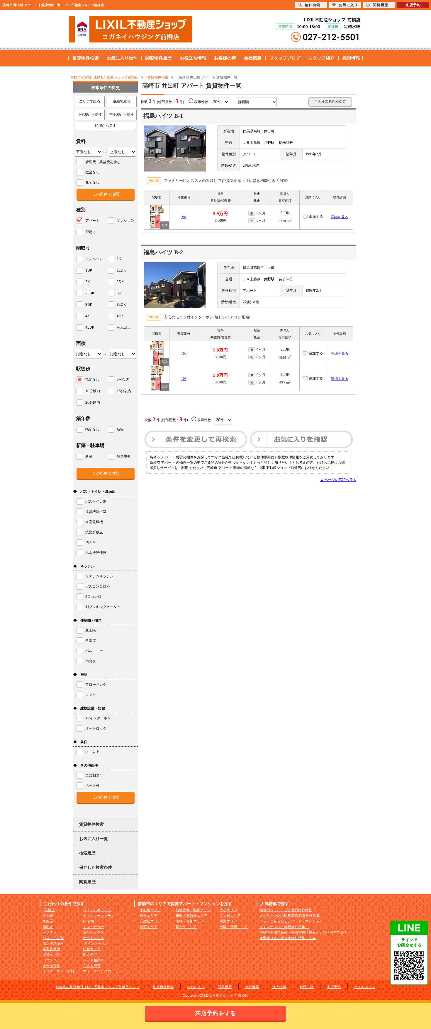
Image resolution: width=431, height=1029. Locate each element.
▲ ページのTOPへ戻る (338, 480)
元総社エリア (150, 921)
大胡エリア (228, 910)
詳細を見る (339, 217)
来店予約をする (215, 1013)
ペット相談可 (93, 960)
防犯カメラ (92, 949)
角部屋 (48, 921)
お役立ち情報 (193, 57)
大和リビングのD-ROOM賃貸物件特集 (289, 916)
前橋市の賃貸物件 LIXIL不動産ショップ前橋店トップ (98, 987)
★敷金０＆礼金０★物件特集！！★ (287, 938)
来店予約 (334, 987)
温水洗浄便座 (53, 943)
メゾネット (51, 932)
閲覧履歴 (87, 881)
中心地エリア (150, 910)
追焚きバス (51, 955)
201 (183, 217)
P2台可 (88, 921)
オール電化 (51, 966)
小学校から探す (89, 114)
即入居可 (90, 955)
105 (183, 353)
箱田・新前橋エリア (191, 916)
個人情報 (279, 987)
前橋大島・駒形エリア (193, 910)
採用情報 (351, 57)
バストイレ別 (53, 938)
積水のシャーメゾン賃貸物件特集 (285, 910)
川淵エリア (228, 921)
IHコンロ (50, 960)
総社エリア (148, 916)
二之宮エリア (230, 916)
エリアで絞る (89, 101)
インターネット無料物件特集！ (284, 927)
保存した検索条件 (95, 867)
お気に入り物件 (122, 57)
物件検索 (312, 5)
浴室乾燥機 (51, 949)
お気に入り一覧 (93, 838)
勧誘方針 (307, 987)
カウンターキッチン (99, 916)
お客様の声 (225, 57)
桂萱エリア (148, 927)
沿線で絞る (121, 101)
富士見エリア (186, 927)
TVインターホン (95, 943)
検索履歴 (87, 853)
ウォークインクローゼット (104, 971)
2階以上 (49, 910)
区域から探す (105, 126)
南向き (48, 927)
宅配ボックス (93, 932)
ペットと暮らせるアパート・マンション (291, 921)
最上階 (48, 916)
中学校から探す (121, 114)
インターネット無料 (58, 971)
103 (183, 379)
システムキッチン (97, 910)
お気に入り (196, 987)
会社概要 (253, 57)
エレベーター (93, 927)
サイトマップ (364, 987)
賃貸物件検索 (85, 57)
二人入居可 (92, 966)
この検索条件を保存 (330, 102)
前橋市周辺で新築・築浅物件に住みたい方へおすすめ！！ (305, 932)
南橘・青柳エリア (190, 921)
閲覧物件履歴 (158, 57)
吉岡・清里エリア (234, 927)
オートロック (93, 938)
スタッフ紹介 (321, 57)
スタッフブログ (284, 57)
